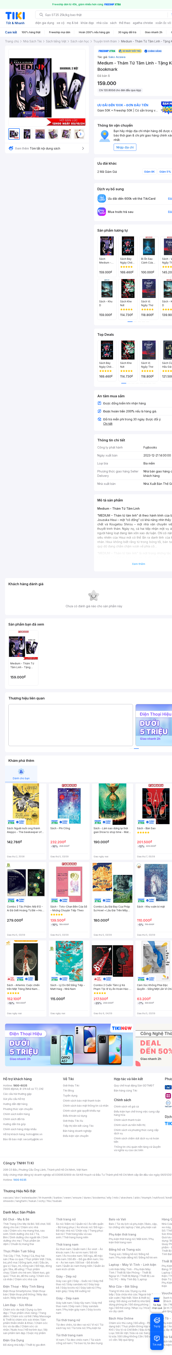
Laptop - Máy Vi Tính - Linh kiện (132, 1264)
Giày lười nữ (87, 1287)
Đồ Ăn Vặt (122, 1333)
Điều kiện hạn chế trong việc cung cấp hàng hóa (137, 1113)
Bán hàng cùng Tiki (125, 1090)
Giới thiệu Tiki (71, 1085)
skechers (126, 1197)
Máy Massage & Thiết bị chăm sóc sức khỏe (27, 1318)
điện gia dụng (44, 23)
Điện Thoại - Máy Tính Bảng (23, 1286)
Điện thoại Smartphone (17, 1291)
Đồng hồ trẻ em (148, 1257)
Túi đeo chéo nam (77, 1339)
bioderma (99, 1197)
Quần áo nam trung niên (77, 1265)
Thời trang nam (67, 1244)
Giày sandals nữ (76, 1284)
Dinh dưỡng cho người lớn (25, 1237)
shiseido (8, 1201)
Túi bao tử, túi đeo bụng (88, 1343)
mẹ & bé (72, 23)
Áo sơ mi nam (80, 1252)
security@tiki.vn (33, 1139)
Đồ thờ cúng (123, 1307)
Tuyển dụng (70, 1095)
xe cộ (60, 23)
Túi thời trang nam (69, 1335)
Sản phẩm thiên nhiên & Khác (24, 1321)
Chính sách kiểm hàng (16, 1114)
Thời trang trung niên (75, 1237)
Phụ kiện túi (94, 1328)
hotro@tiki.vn (34, 1134)
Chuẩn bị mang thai (22, 1244)
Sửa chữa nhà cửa (126, 1294)
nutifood (158, 1197)
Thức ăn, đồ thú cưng (22, 1276)
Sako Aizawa (116, 57)
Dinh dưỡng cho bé (21, 1234)
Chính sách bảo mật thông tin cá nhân (85, 1105)
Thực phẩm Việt (34, 1259)
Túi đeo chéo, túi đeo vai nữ (73, 1324)
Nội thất (126, 1297)
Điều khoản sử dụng (75, 1115)
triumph (146, 1197)
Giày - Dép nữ (66, 1276)
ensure (77, 1197)
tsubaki (57, 1201)
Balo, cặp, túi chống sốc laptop (133, 1225)
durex (87, 1197)
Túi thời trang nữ (68, 1320)
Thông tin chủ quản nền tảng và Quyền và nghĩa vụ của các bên (137, 1148)
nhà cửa (102, 23)
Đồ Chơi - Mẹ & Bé (16, 1219)
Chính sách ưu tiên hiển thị (129, 1125)
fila (49, 1201)
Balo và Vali (117, 1219)
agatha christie (143, 23)
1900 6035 (19, 1179)
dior (17, 1197)
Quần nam (79, 1249)
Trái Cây (8, 1255)
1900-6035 (20, 1085)
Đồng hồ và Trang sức (125, 1249)
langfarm (21, 1201)
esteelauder (29, 1197)
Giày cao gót (64, 1281)
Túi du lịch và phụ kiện (129, 1223)
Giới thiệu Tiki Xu (73, 1120)
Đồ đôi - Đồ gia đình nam (83, 1259)
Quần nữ (81, 1223)
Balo (111, 1223)
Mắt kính (142, 1239)
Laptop (142, 1279)
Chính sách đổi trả (14, 1119)
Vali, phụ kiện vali (146, 1227)
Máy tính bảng (19, 1297)
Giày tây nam (82, 1302)
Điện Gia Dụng (13, 1340)
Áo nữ (59, 1223)
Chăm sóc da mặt (14, 1309)
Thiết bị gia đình (35, 1344)
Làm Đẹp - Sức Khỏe (18, 1305)
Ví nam (60, 1339)
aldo (137, 1197)
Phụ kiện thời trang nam (131, 1240)
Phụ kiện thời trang (122, 1234)
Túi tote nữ (78, 1328)
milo (116, 1197)
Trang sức (115, 1254)
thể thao (124, 23)
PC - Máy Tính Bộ (125, 1279)
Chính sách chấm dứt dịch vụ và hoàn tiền (136, 1140)
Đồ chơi (40, 1223)
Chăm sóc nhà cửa (26, 1279)
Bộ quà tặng (126, 1339)
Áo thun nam (63, 1249)
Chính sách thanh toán (127, 1120)
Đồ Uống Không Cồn (130, 1336)
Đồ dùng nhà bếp (13, 1344)
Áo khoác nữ (84, 1227)
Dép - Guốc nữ (82, 1281)
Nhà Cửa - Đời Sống (123, 1286)
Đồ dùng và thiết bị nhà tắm (133, 1301)
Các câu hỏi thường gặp (17, 1093)
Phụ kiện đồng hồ (126, 1257)
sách (113, 23)
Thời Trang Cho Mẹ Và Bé (18, 1223)
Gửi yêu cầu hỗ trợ (14, 1099)
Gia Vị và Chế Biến (127, 1329)
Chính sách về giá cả (126, 1106)
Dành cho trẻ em (21, 1272)
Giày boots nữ (69, 1287)
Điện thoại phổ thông (22, 1294)
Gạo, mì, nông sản (23, 1265)
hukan (32, 1201)
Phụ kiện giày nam (74, 1309)
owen (67, 1197)
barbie (58, 1197)
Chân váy (81, 1230)
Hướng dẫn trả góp (14, 1124)
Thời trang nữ (66, 1219)
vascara (8, 1197)
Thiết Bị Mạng (129, 1276)
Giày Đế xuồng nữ (79, 1291)
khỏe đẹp (87, 23)
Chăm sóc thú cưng (120, 1323)
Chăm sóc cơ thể (21, 1316)
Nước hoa (17, 1329)
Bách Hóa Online (121, 1318)
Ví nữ (95, 1324)
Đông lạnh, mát (29, 1262)
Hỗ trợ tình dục (33, 1329)
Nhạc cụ (137, 1307)
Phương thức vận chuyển (18, 1109)
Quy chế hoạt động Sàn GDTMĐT (134, 1085)
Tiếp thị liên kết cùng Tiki (78, 1125)
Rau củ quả (16, 1259)
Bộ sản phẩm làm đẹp (25, 1331)
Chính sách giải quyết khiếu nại (81, 1110)
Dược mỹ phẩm (36, 1333)
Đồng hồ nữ (130, 1254)
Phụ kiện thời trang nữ (122, 1239)
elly (109, 1197)
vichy (41, 1201)
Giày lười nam (64, 1302)
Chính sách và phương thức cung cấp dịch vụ (136, 1131)
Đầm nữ (69, 1223)
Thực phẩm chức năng (23, 1312)
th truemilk (45, 1197)
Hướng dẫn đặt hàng (15, 1104)
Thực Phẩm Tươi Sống (19, 1251)
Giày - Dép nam (67, 1298)
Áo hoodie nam (72, 1255)
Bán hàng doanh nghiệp (77, 1130)
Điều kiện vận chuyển (76, 1135)
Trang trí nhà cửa (119, 1291)
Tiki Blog (68, 1090)
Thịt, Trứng (22, 1255)
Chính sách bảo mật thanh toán (81, 1100)
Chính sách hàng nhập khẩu (19, 1129)
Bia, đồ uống (16, 1269)
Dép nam (75, 1306)
